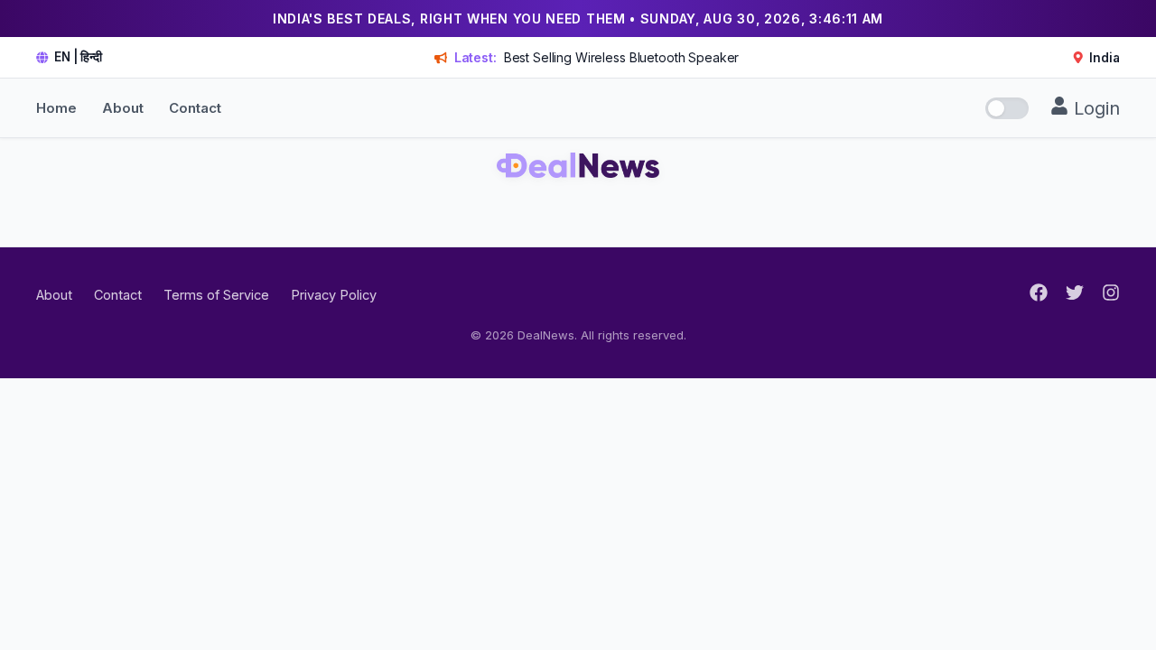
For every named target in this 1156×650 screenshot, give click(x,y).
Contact (195, 107)
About (123, 107)
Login (1094, 108)
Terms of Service (216, 294)
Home (56, 107)
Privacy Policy (334, 294)
